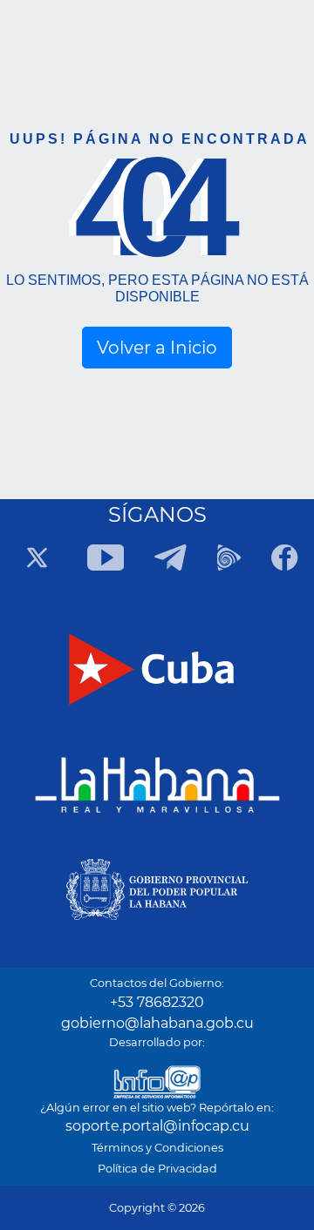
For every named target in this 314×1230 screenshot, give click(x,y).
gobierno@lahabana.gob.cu (157, 1023)
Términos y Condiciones (157, 1147)
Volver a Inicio (157, 347)
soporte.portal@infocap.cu (157, 1126)
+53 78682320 (157, 1002)
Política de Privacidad (157, 1168)
